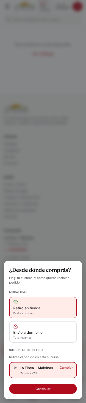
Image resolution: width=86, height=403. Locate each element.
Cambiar (66, 367)
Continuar (43, 389)
